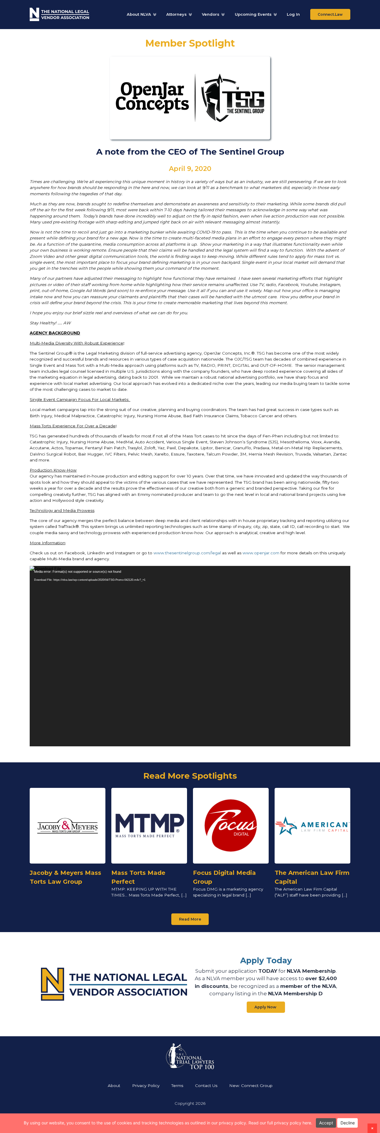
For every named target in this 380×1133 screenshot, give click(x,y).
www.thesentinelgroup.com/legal (187, 552)
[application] (190, 656)
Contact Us (206, 1085)
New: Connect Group (251, 1085)
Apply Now (266, 1007)
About (114, 1085)
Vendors (210, 14)
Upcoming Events (253, 14)
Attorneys (176, 14)
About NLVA (139, 14)
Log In (293, 14)
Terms (177, 1085)
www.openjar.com (261, 552)
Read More (190, 919)
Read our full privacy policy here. (280, 1122)
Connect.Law (330, 14)
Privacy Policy (145, 1085)
